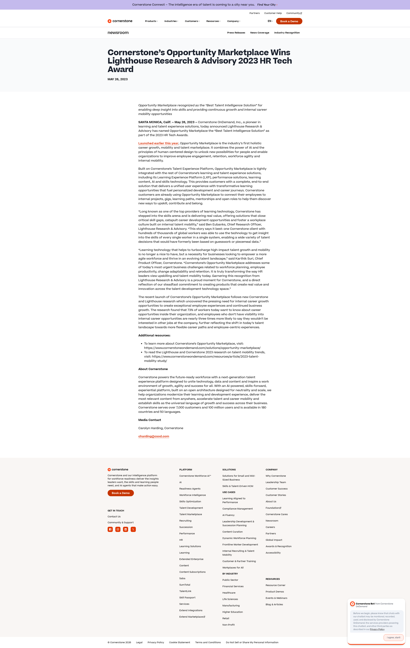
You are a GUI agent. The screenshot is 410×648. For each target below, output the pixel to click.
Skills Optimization (190, 501)
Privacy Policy (156, 642)
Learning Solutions (190, 546)
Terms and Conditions (208, 642)
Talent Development (191, 508)
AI (180, 482)
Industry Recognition (287, 32)
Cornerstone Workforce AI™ (195, 476)
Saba (182, 578)
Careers (270, 527)
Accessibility (273, 552)
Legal (139, 642)
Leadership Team (276, 482)
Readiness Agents (190, 488)
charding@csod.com (153, 436)
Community (293, 13)
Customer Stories (276, 495)
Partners (255, 13)
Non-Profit (228, 625)
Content (184, 565)
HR (181, 540)
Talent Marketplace (190, 514)
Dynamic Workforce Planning (239, 538)
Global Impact (274, 540)
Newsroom (272, 520)
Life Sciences (230, 599)
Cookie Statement (179, 642)
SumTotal (184, 585)
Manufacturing (231, 605)
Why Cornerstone (276, 476)
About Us (271, 501)
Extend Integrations (190, 610)
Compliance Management (237, 508)
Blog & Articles (274, 604)
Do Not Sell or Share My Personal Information (252, 642)
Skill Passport (187, 597)
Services (184, 604)
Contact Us (114, 516)
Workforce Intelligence (192, 495)
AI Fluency (228, 515)
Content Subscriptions (192, 572)
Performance (187, 533)
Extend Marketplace (191, 617)
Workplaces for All (233, 567)
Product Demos (275, 591)
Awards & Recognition (278, 546)
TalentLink (185, 591)
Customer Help (273, 13)
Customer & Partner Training (239, 561)
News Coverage (259, 32)
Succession (186, 527)
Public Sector (230, 580)
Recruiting (185, 520)
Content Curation (232, 532)
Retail (225, 618)
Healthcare (228, 593)
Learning (184, 552)
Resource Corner (275, 585)
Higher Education (232, 612)
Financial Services (233, 586)
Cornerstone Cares (277, 514)
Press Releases (236, 32)
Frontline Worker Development (240, 544)
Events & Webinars (276, 598)
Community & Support (121, 522)
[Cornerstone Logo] (120, 21)
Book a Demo (289, 21)
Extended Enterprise (191, 559)
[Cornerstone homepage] (138, 469)
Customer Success (277, 488)
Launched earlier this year (158, 143)
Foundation (272, 508)
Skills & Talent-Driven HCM (237, 486)
